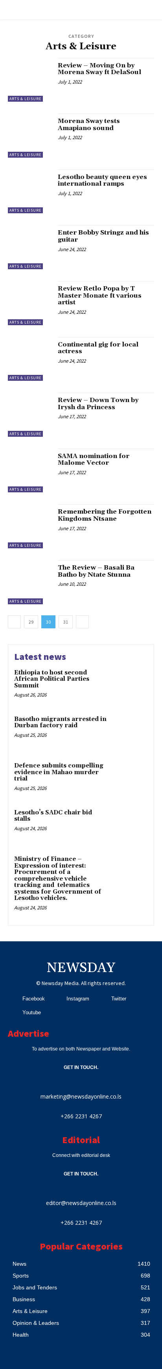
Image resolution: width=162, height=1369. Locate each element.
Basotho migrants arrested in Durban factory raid (60, 722)
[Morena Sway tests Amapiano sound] (30, 136)
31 (65, 622)
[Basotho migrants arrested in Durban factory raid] (130, 732)
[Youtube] (13, 1012)
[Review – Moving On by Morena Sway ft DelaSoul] (30, 80)
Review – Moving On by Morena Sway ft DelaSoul (99, 68)
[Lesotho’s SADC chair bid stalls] (130, 825)
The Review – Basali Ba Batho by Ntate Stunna (96, 571)
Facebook (33, 999)
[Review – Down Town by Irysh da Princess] (30, 415)
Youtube (31, 1012)
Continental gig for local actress (98, 348)
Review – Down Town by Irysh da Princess (98, 403)
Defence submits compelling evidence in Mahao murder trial (58, 772)
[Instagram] (57, 999)
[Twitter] (101, 999)
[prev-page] (14, 621)
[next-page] (82, 621)
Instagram (77, 999)
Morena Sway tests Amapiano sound (89, 124)
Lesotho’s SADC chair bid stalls (53, 816)
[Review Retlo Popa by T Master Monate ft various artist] (30, 303)
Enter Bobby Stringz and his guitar (103, 236)
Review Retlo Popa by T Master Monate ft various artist (100, 295)
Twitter (118, 999)
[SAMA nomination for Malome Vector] (30, 471)
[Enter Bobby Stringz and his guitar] (30, 247)
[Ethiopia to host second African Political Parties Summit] (130, 685)
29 (31, 622)
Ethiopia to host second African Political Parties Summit (51, 679)
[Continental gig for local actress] (30, 359)
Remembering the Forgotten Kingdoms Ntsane (104, 515)
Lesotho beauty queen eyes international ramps (102, 180)
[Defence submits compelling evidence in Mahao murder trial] (130, 778)
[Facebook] (13, 999)
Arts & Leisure (25, 98)
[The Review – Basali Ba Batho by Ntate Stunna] (30, 582)
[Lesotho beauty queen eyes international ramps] (30, 191)
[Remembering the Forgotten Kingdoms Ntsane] (30, 526)
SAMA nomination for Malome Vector (93, 459)
